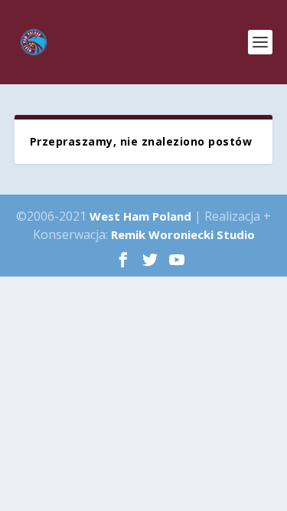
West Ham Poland (140, 216)
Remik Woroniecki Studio (183, 234)
